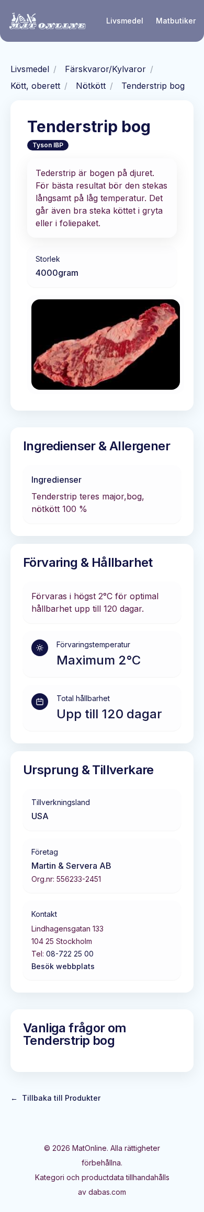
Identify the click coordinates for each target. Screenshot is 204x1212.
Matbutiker (176, 20)
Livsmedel (124, 20)
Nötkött (91, 85)
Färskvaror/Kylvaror (105, 69)
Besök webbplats (63, 966)
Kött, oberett (35, 85)
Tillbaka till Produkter (55, 1097)
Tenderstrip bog (153, 85)
